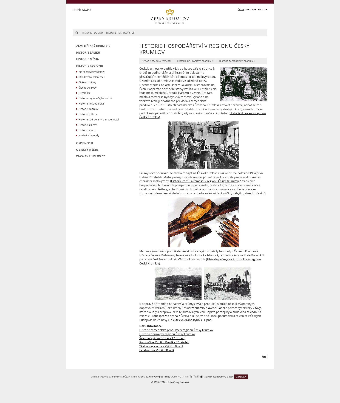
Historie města (87, 59)
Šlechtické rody (88, 87)
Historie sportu (87, 130)
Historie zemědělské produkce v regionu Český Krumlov (176, 330)
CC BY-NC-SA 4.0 (179, 376)
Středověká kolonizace (92, 77)
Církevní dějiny (87, 82)
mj (265, 356)
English (262, 9)
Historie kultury (88, 114)
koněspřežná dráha (165, 316)
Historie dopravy (88, 109)
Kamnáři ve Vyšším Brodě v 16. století (164, 342)
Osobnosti (84, 143)
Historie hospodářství (120, 32)
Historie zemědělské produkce (237, 61)
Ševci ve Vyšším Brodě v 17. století (162, 338)
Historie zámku (88, 53)
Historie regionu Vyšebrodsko (96, 98)
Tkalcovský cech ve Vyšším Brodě (161, 346)
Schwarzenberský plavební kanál (203, 308)
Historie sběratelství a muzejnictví (99, 119)
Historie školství (88, 124)
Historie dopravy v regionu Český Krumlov (167, 334)
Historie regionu (92, 32)
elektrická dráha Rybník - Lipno (191, 320)
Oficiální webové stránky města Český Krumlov (115, 376)
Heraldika (84, 93)
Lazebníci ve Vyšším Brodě (156, 350)
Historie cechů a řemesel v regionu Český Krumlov (204, 181)
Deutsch (251, 9)
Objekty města (87, 150)
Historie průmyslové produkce (195, 61)
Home (76, 32)
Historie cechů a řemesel (156, 61)
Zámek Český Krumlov (93, 46)
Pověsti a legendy (89, 135)
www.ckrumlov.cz (90, 156)
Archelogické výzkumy (91, 71)
